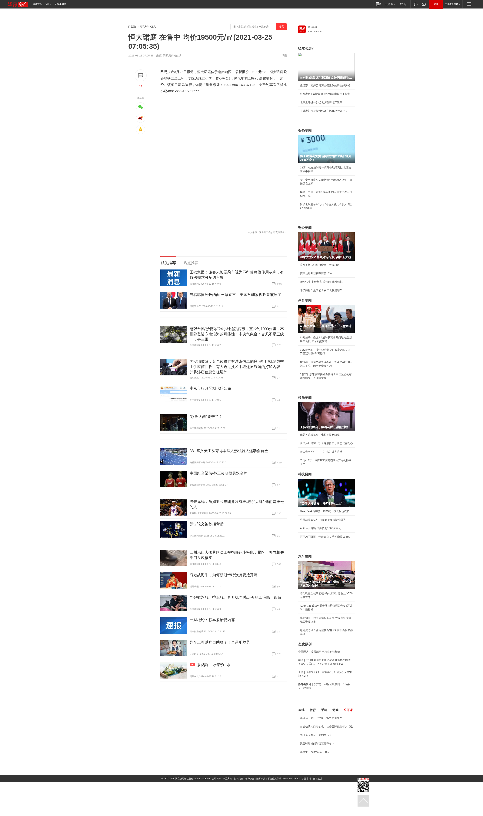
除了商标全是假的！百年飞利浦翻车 (321, 290)
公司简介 (216, 778)
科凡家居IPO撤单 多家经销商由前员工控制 (325, 93)
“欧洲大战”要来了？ (206, 417)
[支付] (415, 4)
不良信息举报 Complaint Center (284, 778)
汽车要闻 (305, 556)
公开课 (348, 710)
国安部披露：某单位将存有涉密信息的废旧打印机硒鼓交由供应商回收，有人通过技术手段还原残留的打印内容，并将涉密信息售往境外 (237, 366)
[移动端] (379, 4)
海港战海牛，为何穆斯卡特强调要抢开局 (224, 575)
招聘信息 (238, 778)
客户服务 (249, 778)
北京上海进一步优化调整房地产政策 (321, 102)
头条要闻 (305, 130)
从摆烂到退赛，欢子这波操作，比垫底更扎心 (326, 443)
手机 (324, 710)
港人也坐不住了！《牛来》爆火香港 (321, 451)
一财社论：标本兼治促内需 (212, 620)
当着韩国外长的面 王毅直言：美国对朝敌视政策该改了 (235, 295)
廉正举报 (306, 778)
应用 (47, 4)
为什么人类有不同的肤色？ (316, 734)
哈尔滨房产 (306, 48)
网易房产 (144, 26)
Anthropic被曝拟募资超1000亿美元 (320, 528)
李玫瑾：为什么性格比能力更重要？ (321, 718)
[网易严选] (403, 4)
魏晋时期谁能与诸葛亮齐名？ (317, 743)
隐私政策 (260, 778)
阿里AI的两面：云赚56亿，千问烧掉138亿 (325, 536)
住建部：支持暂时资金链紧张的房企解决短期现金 (326, 85)
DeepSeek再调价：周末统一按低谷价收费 (324, 511)
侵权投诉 (317, 778)
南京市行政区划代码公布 (210, 388)
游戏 (335, 710)
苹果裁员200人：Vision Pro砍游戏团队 (323, 519)
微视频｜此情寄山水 (214, 665)
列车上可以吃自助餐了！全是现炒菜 (220, 642)
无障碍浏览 (60, 4)
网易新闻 (312, 27)
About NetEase (202, 778)
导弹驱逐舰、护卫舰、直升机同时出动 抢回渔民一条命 (235, 597)
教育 (313, 710)
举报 (284, 55)
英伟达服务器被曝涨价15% (316, 273)
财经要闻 (305, 228)
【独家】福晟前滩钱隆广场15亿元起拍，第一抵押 (326, 110)
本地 (301, 710)
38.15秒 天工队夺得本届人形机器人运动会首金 (229, 451)
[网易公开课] (390, 4)
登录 (436, 4)
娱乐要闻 (305, 398)
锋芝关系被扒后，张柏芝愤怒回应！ (321, 434)
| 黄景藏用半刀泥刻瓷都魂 (319, 651)
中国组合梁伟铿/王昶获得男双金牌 (218, 473)
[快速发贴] (141, 75)
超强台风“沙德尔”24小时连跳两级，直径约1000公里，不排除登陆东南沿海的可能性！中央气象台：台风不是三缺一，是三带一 (237, 334)
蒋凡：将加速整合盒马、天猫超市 (320, 264)
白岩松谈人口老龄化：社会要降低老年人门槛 (326, 726)
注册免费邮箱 (451, 4)
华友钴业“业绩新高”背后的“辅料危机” (321, 281)
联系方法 (227, 778)
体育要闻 (305, 300)
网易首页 (37, 4)
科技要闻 (305, 474)
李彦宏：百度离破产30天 (314, 751)
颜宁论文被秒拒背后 (207, 524)
